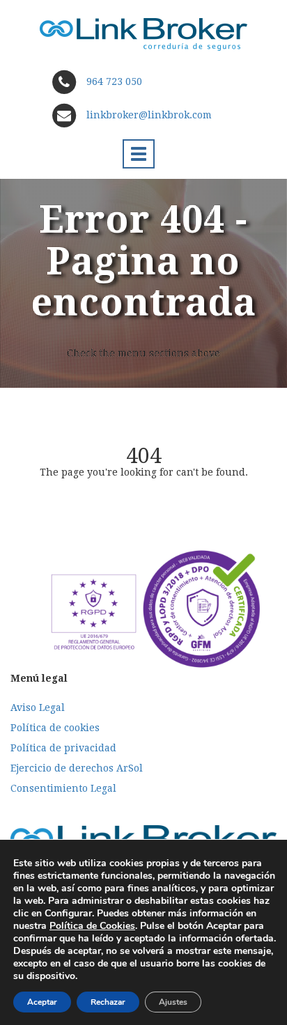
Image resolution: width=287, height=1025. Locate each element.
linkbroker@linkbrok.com (148, 114)
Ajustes (173, 1002)
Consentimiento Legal (63, 788)
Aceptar (42, 1002)
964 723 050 (114, 81)
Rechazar (108, 1002)
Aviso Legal (37, 707)
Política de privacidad (63, 747)
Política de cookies (55, 727)
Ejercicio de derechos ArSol (76, 768)
